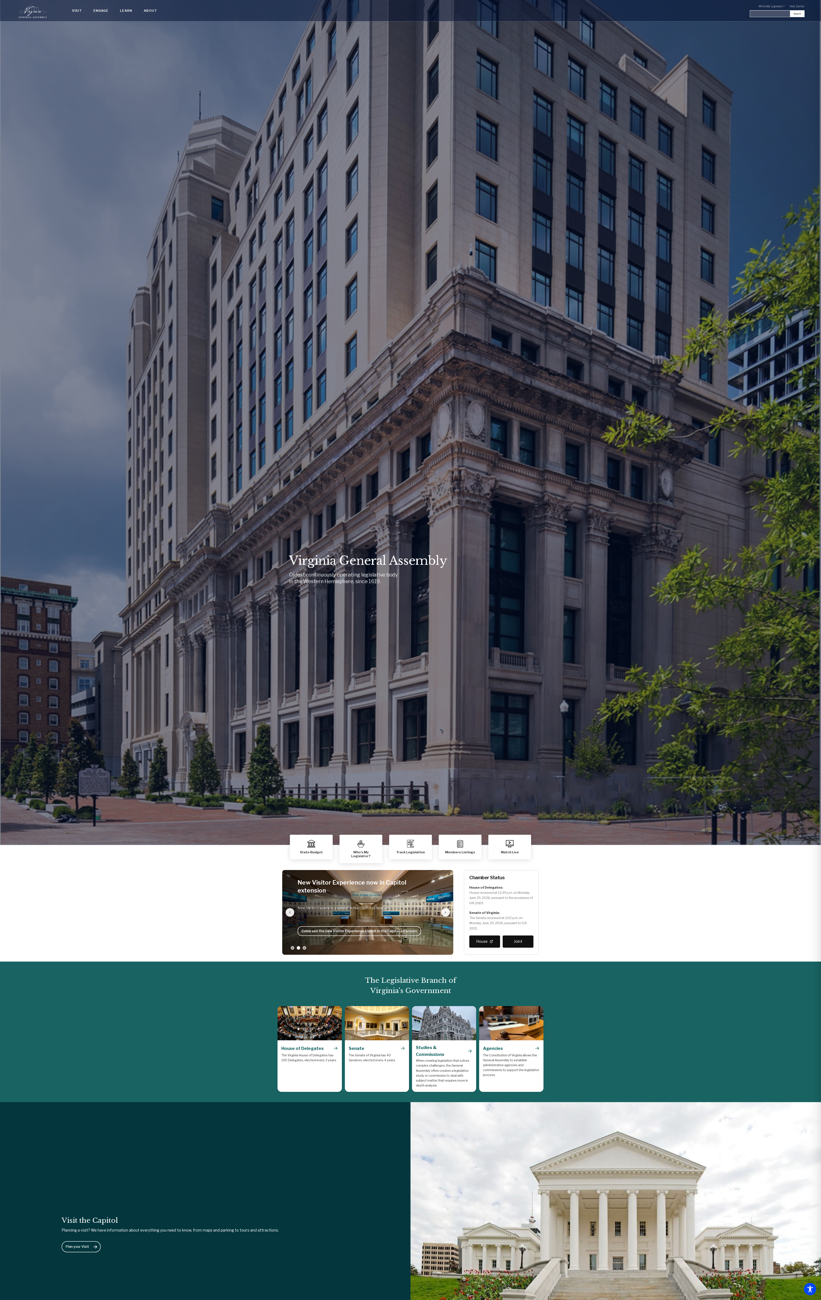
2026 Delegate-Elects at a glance (330, 931)
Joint (518, 941)
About (150, 11)
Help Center (797, 6)
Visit (77, 11)
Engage (100, 11)
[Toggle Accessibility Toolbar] (810, 1289)
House (481, 941)
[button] (460, 847)
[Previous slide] (290, 912)
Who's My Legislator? (771, 6)
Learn (126, 11)
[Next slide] (445, 912)
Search (797, 13)
